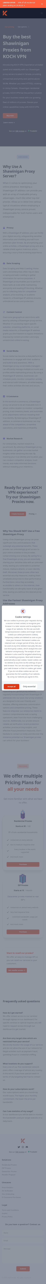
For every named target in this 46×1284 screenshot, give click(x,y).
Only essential (29, 686)
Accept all (11, 686)
